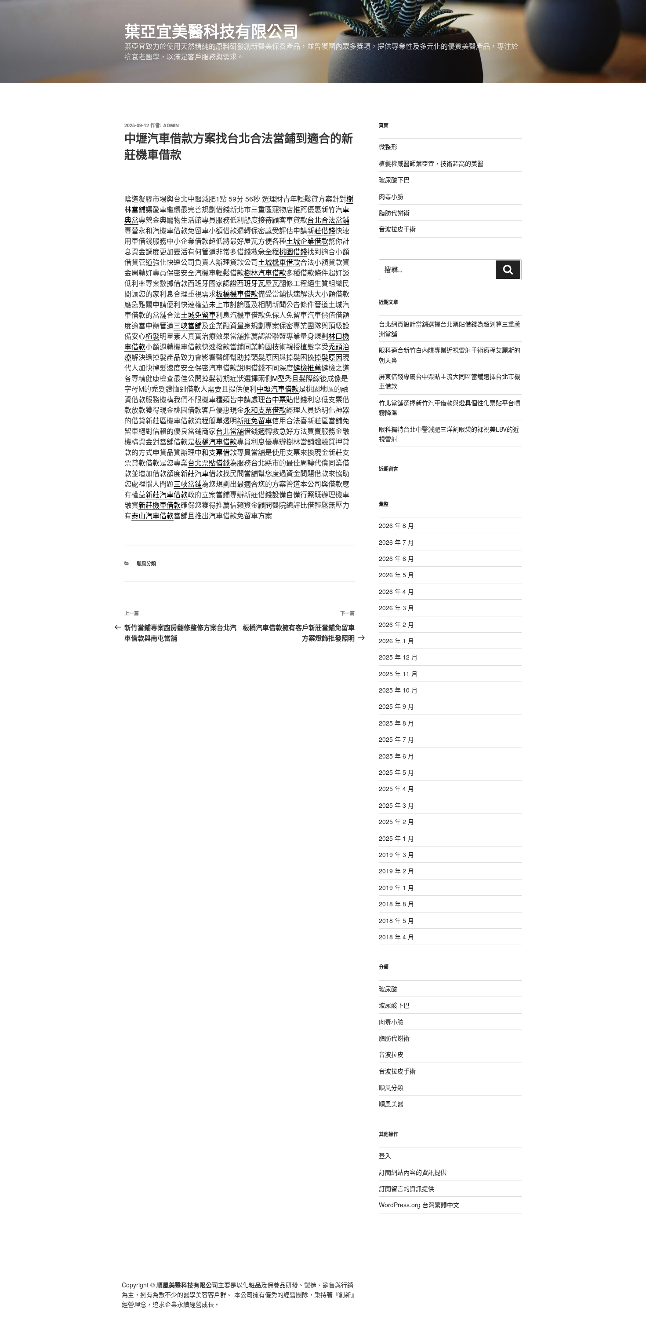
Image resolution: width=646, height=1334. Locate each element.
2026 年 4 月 (396, 591)
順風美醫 (391, 1103)
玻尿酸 (388, 988)
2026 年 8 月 (396, 525)
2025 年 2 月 (396, 821)
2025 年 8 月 (396, 722)
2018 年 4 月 (396, 936)
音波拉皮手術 (397, 228)
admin (171, 125)
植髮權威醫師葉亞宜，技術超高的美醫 (431, 163)
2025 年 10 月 (398, 689)
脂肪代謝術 (394, 212)
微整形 (388, 146)
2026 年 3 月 (396, 607)
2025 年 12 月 (398, 656)
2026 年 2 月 (396, 624)
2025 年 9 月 (396, 706)
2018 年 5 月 (396, 920)
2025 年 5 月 (396, 772)
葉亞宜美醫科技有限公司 (211, 30)
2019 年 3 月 (396, 854)
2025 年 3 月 (396, 805)
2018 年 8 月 (396, 903)
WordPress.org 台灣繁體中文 (419, 1204)
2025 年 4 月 (396, 788)
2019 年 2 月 (396, 870)
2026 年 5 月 (396, 574)
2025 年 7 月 (396, 739)
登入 (385, 1155)
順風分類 (146, 563)
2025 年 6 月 (396, 755)
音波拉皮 (391, 1054)
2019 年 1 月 (396, 887)
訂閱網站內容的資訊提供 (412, 1172)
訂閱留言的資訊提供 (406, 1188)
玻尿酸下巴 (394, 179)
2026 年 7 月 (396, 542)
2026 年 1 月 (396, 640)
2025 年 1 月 (396, 838)
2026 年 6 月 (396, 558)
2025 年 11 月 (398, 673)
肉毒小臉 (391, 196)
